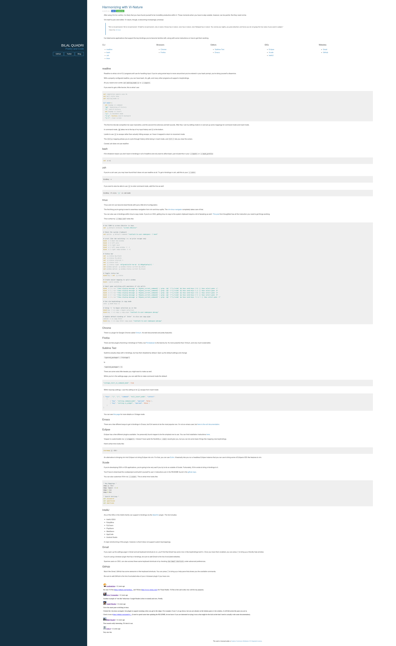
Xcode (271, 52)
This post (216, 214)
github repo (192, 472)
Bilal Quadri (72, 45)
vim (113, 11)
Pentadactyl (150, 343)
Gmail (325, 49)
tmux (108, 58)
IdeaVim (156, 515)
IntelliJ (271, 55)
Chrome (163, 49)
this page (116, 414)
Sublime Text (219, 49)
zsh (107, 55)
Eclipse (271, 49)
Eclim (172, 457)
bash (108, 52)
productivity (120, 11)
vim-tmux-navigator (175, 209)
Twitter (69, 54)
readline (109, 49)
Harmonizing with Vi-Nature (122, 6)
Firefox (163, 52)
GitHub (58, 54)
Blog (79, 54)
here (208, 434)
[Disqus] (237, 608)
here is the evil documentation (208, 424)
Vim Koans (118, 30)
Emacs (217, 52)
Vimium (138, 332)
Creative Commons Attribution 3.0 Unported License (246, 641)
